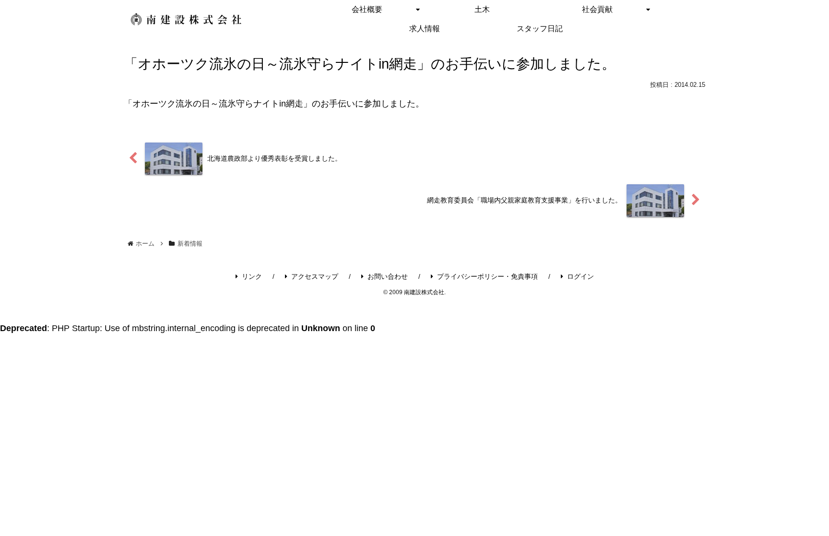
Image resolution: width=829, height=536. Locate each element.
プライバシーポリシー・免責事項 (487, 276)
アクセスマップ (314, 276)
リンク (252, 276)
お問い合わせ (387, 276)
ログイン (580, 276)
